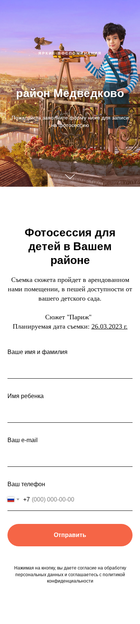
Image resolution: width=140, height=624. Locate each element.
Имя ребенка (25, 396)
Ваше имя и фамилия (37, 352)
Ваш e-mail (22, 440)
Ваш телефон (26, 484)
